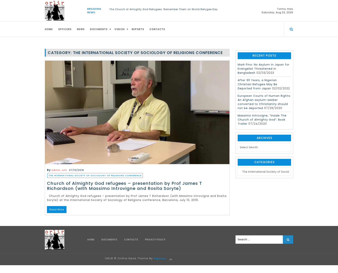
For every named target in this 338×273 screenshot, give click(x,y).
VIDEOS (119, 29)
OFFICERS (65, 29)
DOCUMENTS (99, 29)
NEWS (81, 29)
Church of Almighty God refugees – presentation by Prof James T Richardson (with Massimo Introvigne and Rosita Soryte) (124, 185)
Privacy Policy (155, 239)
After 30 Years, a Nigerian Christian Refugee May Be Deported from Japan (257, 84)
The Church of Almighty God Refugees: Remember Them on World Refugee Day (163, 9)
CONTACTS (157, 29)
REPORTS (138, 29)
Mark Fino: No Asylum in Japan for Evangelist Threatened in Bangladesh (263, 69)
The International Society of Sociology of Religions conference (95, 175)
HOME (49, 29)
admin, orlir (59, 170)
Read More (56, 209)
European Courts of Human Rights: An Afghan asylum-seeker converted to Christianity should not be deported (264, 102)
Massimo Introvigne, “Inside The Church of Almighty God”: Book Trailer (262, 120)
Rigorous (160, 258)
